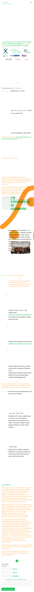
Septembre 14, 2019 (20, 308)
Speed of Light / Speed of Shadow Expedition (21, 105)
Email (15, 572)
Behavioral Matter (14, 146)
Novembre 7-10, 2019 (20, 333)
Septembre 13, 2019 (20, 277)
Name (15, 569)
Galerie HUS (17, 415)
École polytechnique (16, 129)
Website (15, 576)
